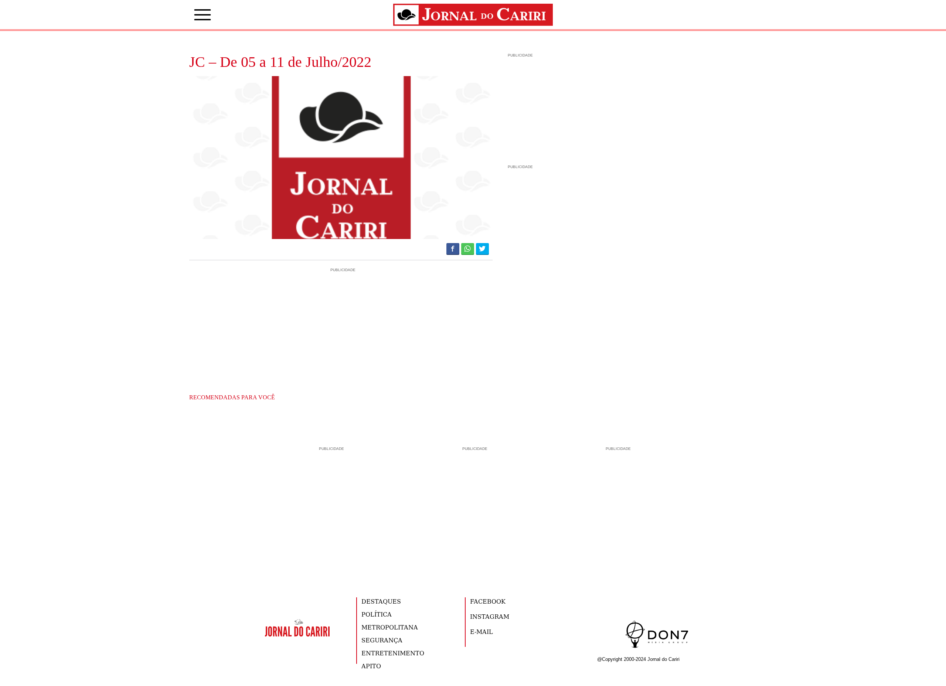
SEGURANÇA (381, 640)
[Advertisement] (341, 305)
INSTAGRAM (489, 616)
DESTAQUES (381, 601)
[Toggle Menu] (191, 14)
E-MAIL (481, 631)
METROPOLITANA (389, 627)
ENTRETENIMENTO (392, 653)
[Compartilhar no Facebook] (452, 248)
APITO (371, 666)
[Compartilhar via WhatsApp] (467, 248)
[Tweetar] (482, 248)
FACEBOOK (488, 601)
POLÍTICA (376, 614)
